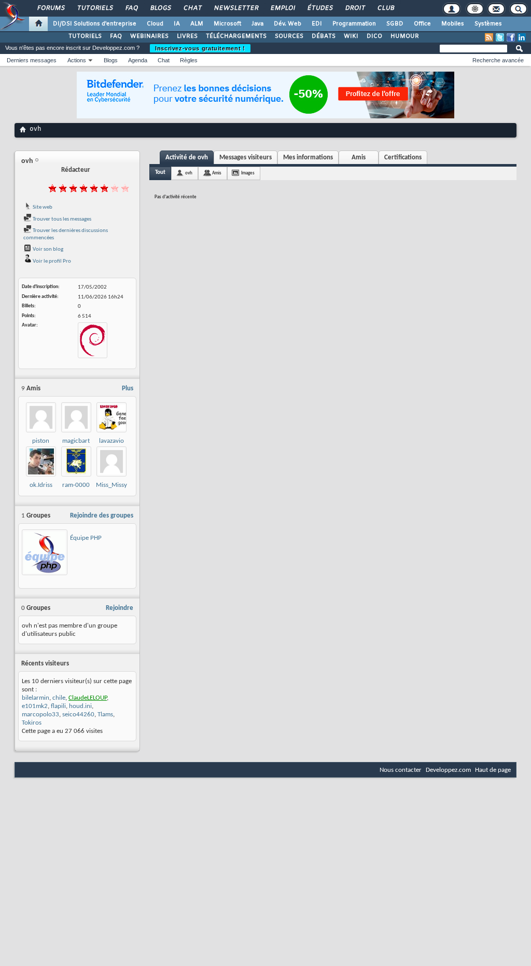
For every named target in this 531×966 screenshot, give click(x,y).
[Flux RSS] (489, 37)
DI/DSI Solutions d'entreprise (94, 24)
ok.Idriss (41, 485)
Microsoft (227, 24)
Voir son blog (47, 249)
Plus (127, 388)
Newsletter (236, 8)
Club (385, 8)
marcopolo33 (40, 714)
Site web (42, 207)
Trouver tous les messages (61, 219)
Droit (355, 8)
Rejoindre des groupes (101, 515)
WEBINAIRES (149, 36)
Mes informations (308, 157)
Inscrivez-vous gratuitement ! (200, 48)
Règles (189, 60)
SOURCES (289, 36)
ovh (188, 173)
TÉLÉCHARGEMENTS (236, 36)
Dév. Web (287, 24)
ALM (196, 24)
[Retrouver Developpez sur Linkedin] (522, 37)
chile (58, 698)
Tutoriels (95, 8)
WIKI (351, 36)
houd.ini (80, 706)
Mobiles (452, 24)
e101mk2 (35, 706)
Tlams (105, 714)
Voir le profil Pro (51, 261)
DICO (374, 36)
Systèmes (488, 24)
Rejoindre (119, 608)
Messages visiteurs (245, 157)
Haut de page (493, 770)
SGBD (394, 24)
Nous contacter (401, 770)
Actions (76, 60)
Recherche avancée (498, 60)
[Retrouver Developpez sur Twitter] (500, 37)
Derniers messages (32, 60)
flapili (58, 706)
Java (257, 24)
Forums (50, 8)
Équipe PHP (86, 538)
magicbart (76, 441)
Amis (359, 157)
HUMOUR (404, 36)
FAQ (131, 8)
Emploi (282, 8)
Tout (160, 172)
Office (422, 24)
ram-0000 (76, 485)
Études (319, 8)
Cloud (155, 24)
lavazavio (111, 441)
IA (177, 24)
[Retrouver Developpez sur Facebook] (511, 37)
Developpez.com (448, 770)
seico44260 (78, 714)
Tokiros (31, 722)
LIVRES (187, 36)
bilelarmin (35, 698)
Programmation (354, 24)
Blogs (160, 8)
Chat (192, 8)
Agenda (137, 60)
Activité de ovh (186, 157)
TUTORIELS (85, 36)
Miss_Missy (111, 485)
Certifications (403, 157)
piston (40, 441)
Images (248, 173)
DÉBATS (324, 36)
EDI (317, 24)
